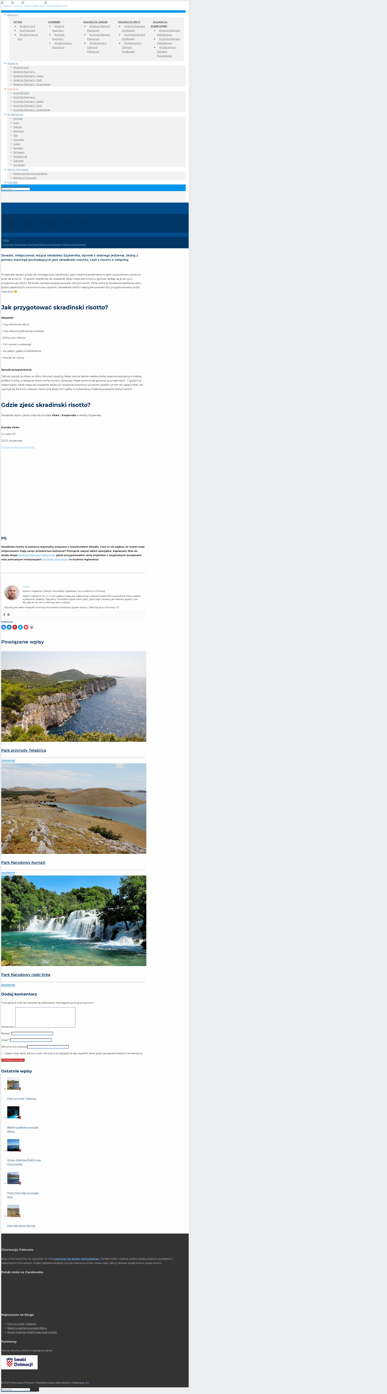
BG (87, 1382)
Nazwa (6, 1033)
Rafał (6, 240)
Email (5, 1040)
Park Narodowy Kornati (23, 862)
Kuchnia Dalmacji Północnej (36, 555)
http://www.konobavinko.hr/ (18, 447)
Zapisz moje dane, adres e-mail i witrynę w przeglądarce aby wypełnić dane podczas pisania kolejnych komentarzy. (74, 1053)
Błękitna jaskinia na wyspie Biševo (27, 1328)
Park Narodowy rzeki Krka (25, 974)
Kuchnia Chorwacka (15, 244)
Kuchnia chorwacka (55, 559)
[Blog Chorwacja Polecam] (34, 5)
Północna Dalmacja (74, 244)
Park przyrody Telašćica (23, 750)
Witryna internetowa (13, 1046)
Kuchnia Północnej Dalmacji (45, 244)
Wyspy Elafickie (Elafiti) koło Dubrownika (32, 1332)
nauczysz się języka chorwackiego (76, 1258)
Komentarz (8, 1026)
